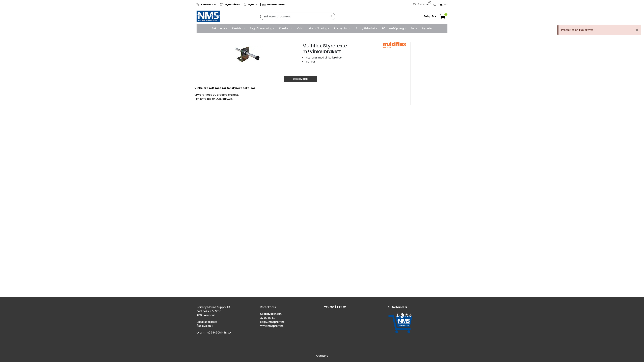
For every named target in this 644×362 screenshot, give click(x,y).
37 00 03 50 (267, 318)
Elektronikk (218, 28)
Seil (413, 28)
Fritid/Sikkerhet (365, 28)
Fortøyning (341, 28)
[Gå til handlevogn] (443, 17)
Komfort (284, 28)
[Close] (637, 30)
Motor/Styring (318, 28)
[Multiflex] (394, 45)
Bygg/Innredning (261, 28)
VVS (299, 28)
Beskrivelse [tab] (300, 79)
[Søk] (331, 16)
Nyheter (427, 28)
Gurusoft (322, 356)
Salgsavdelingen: (271, 314)
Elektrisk (237, 28)
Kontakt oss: (268, 307)
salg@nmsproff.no (272, 322)
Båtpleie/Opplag (393, 28)
